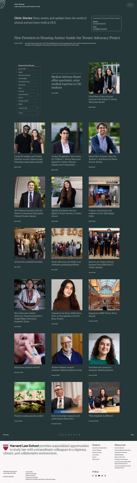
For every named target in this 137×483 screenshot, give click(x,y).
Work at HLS (95, 459)
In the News (21, 91)
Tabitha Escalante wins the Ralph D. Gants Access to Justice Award (66, 213)
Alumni (94, 457)
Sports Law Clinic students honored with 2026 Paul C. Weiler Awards (101, 265)
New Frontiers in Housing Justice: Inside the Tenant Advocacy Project (67, 38)
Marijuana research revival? (27, 367)
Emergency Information (121, 459)
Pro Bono (20, 97)
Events (20, 88)
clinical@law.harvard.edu (100, 29)
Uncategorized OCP (23, 101)
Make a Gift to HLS (120, 457)
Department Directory (121, 452)
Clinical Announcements (24, 75)
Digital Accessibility (30, 473)
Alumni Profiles (22, 68)
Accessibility (29, 472)
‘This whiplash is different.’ (101, 416)
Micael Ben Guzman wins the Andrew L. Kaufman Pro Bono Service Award (103, 159)
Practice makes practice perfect (28, 416)
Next (132, 435)
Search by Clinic (23, 108)
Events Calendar (119, 448)
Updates (20, 104)
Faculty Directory (97, 452)
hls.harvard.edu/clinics (99, 23)
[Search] (37, 113)
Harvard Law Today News (99, 448)
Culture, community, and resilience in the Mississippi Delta (101, 213)
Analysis (20, 72)
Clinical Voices (21, 85)
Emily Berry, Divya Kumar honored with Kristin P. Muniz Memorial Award (103, 99)
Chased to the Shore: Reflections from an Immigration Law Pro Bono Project (66, 316)
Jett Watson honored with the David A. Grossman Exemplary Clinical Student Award (28, 213)
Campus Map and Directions (123, 450)
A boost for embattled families (28, 262)
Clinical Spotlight (22, 78)
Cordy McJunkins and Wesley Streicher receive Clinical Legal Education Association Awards (28, 159)
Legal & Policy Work (23, 94)
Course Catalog (96, 450)
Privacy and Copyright (31, 477)
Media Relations (119, 455)
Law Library (95, 455)
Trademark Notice (30, 475)
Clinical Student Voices (24, 81)
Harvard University (8, 476)
